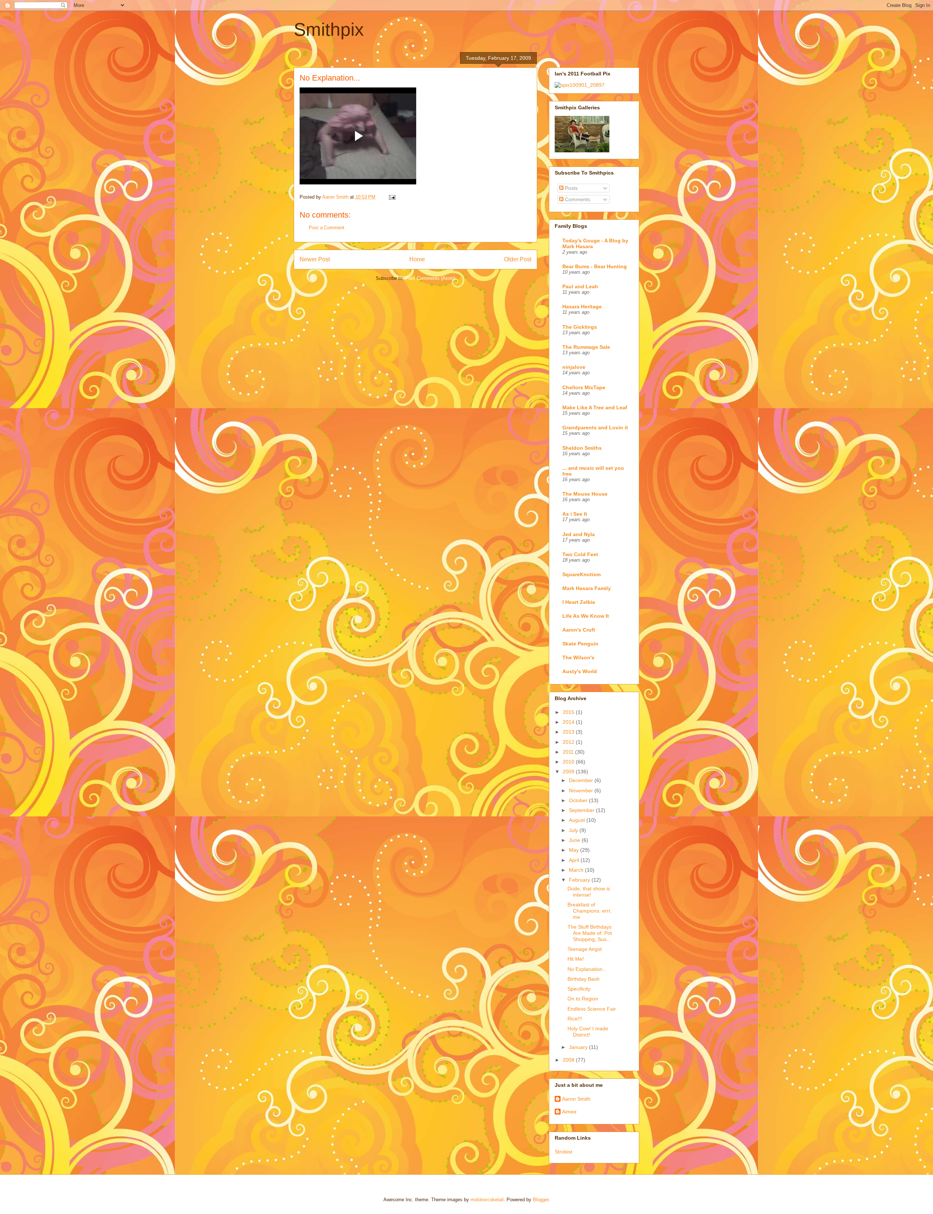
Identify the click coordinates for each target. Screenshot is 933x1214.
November (581, 790)
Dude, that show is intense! (588, 892)
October (579, 800)
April (575, 860)
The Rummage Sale (586, 347)
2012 (569, 742)
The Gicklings (579, 327)
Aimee (569, 1112)
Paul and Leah (580, 286)
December (581, 780)
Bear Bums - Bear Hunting (594, 266)
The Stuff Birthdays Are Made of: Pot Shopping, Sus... (589, 933)
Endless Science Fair (591, 1009)
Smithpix (329, 29)
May (574, 850)
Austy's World (579, 671)
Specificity (578, 989)
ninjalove (573, 367)
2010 (569, 762)
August (577, 820)
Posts (570, 188)
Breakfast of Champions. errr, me (589, 911)
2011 (569, 752)
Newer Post (315, 259)
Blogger (541, 1199)
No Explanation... (587, 969)
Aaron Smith (576, 1099)
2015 (569, 712)
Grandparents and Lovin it (595, 427)
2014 (569, 722)
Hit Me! (575, 959)
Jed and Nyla (578, 534)
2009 (569, 771)
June (575, 840)
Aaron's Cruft (578, 630)
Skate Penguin (580, 644)
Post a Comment (326, 227)
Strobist (563, 1152)
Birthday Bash (583, 979)
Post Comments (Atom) (430, 278)
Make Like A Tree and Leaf (594, 407)
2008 (569, 1060)
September (582, 810)
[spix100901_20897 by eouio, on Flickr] (580, 85)
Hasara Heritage (582, 306)
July (574, 830)
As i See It (574, 514)
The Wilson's (578, 657)
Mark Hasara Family (586, 588)
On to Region (582, 999)
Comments (576, 199)
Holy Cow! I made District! (587, 1032)
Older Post (517, 259)
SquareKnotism (581, 574)
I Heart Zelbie (578, 602)
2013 (569, 732)
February (580, 880)
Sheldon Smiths (582, 448)
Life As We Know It (585, 616)
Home (417, 259)
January (579, 1047)
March (577, 870)
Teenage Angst (584, 949)
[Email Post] (391, 197)
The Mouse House (585, 494)
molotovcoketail (487, 1199)
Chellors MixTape (583, 387)
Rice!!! (574, 1019)
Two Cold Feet (580, 554)
